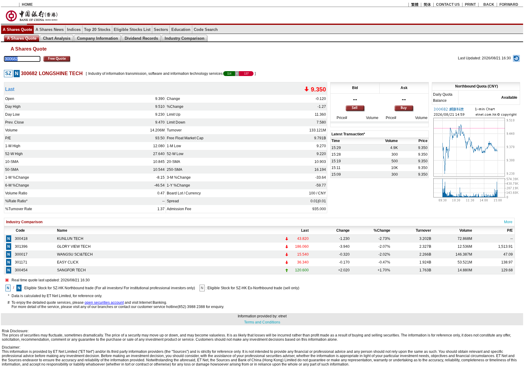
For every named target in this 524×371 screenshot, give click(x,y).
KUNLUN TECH (70, 239)
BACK (488, 4)
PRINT (470, 4)
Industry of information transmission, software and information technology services (155, 73)
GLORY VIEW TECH (74, 246)
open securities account (104, 302)
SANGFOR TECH (71, 270)
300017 (21, 254)
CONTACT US (448, 4)
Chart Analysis (56, 38)
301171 (21, 262)
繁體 (414, 4)
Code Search (206, 29)
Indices (74, 29)
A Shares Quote (17, 29)
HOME (27, 4)
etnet (282, 316)
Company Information (97, 38)
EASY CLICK (68, 262)
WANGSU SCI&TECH (75, 254)
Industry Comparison (184, 38)
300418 (21, 239)
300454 (21, 270)
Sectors (161, 29)
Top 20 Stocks (97, 29)
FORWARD (508, 4)
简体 (427, 4)
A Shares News (49, 29)
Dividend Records (141, 38)
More (508, 222)
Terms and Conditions (262, 322)
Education (180, 29)
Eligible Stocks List (132, 29)
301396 (21, 246)
